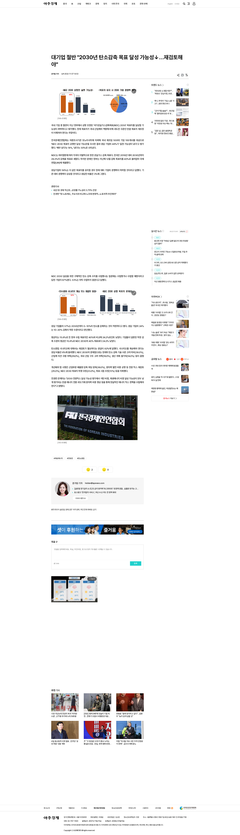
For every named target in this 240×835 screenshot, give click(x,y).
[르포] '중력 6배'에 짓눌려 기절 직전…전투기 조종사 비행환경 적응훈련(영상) (97, 715)
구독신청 (59, 808)
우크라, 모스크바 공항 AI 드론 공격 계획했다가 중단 (171, 264)
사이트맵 (158, 808)
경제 (97, 3)
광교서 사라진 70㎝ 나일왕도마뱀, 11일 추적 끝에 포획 (171, 253)
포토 (133, 3)
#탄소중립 (80, 458)
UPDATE (183, 231)
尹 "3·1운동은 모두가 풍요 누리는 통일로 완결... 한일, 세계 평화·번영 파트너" (97, 742)
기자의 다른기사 (80, 498)
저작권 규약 (132, 808)
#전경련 (70, 458)
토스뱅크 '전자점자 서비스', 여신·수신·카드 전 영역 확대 (95, 492)
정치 (105, 3)
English (170, 4)
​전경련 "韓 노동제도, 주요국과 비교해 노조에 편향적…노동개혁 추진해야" (84, 194)
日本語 (177, 4)
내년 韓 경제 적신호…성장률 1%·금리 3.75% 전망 (74, 190)
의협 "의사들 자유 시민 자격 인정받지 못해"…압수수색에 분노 (129, 742)
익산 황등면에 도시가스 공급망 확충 (167, 281)
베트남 (186, 359)
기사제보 (84, 808)
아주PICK (155, 296)
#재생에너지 (58, 458)
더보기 (163, 399)
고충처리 (145, 808)
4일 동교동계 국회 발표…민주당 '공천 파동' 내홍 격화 (64, 742)
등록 (135, 563)
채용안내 (71, 808)
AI (72, 3)
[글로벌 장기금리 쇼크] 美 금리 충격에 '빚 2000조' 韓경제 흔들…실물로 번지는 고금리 (106, 488)
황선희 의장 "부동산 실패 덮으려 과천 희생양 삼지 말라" (171, 242)
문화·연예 (144, 3)
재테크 (88, 3)
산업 (79, 3)
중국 (65, 3)
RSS (168, 808)
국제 (125, 3)
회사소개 (47, 808)
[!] (188, 85)
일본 (178, 359)
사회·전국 (115, 3)
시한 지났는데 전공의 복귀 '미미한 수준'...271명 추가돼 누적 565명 (64, 715)
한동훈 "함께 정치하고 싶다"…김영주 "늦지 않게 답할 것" (129, 715)
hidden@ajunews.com (94, 483)
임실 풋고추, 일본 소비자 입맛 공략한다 (169, 273)
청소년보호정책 (117, 808)
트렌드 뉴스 (156, 85)
